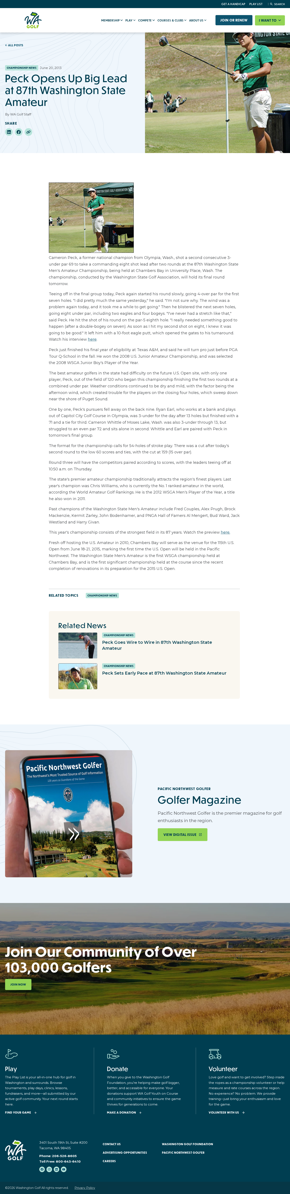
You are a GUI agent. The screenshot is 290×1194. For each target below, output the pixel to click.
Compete (145, 20)
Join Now (18, 984)
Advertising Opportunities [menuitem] (125, 1153)
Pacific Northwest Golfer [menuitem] (183, 1153)
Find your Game (18, 1112)
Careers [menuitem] (109, 1161)
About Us (196, 20)
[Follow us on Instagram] (49, 1169)
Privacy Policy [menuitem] (85, 1188)
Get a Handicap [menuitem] (233, 4)
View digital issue (180, 834)
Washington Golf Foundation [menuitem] (187, 1144)
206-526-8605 (64, 1156)
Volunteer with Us (224, 1112)
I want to (268, 20)
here (92, 339)
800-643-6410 (68, 1161)
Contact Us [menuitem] (112, 1144)
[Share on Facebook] (19, 132)
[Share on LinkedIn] (9, 132)
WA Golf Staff (20, 114)
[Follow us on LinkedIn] (56, 1169)
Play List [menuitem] (256, 4)
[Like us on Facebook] (42, 1169)
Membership (110, 20)
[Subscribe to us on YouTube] (63, 1169)
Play (129, 20)
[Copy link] (28, 132)
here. (225, 532)
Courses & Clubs (171, 20)
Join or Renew (234, 20)
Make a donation (121, 1112)
